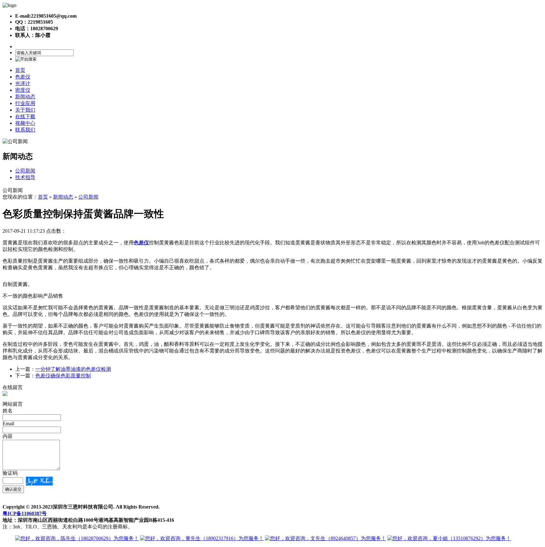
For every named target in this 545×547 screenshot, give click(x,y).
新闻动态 (25, 96)
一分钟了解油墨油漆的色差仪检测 (73, 369)
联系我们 (25, 129)
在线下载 (25, 116)
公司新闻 (25, 170)
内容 (8, 436)
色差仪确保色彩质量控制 (63, 375)
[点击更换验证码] (39, 481)
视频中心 (25, 123)
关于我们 (25, 110)
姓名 (8, 410)
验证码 (10, 473)
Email (8, 423)
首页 (20, 70)
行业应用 (25, 103)
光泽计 (22, 83)
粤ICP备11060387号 (25, 513)
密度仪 (22, 90)
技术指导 (25, 177)
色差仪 (22, 76)
